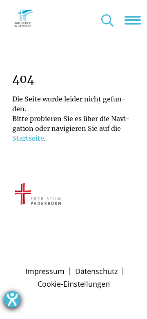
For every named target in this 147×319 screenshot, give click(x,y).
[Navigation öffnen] (136, 20)
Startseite (28, 138)
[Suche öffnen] (107, 21)
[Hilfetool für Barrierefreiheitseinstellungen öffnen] (12, 299)
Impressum (45, 271)
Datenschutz (96, 271)
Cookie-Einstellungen (74, 284)
